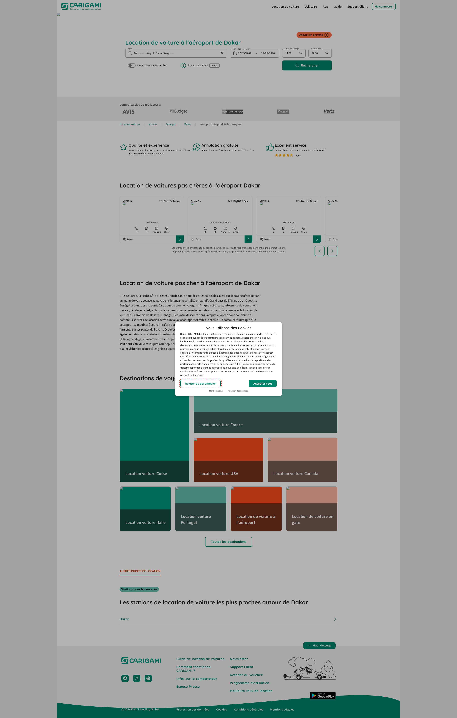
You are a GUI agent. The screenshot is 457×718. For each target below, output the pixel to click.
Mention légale (216, 390)
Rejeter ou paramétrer (200, 383)
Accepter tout (262, 383)
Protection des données (237, 390)
